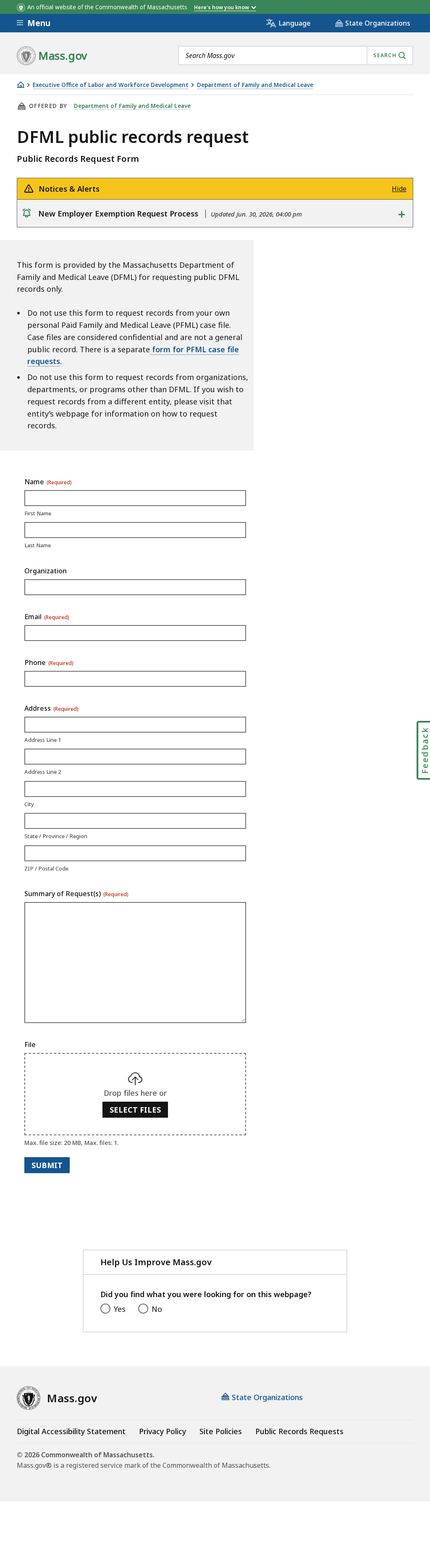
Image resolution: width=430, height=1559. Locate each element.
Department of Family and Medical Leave (255, 85)
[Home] (21, 84)
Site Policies (220, 1431)
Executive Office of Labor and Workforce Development (111, 85)
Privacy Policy (162, 1431)
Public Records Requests (299, 1431)
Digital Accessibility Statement (71, 1431)
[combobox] (295, 55)
